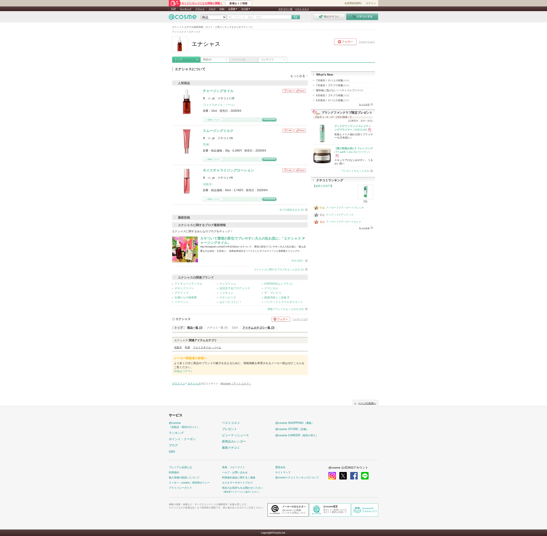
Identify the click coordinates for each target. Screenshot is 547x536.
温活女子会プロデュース (234, 288)
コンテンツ (267, 59)
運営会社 (280, 467)
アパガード (332, 207)
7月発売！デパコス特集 (332, 80)
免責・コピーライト (233, 467)
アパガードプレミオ (352, 207)
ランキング (185, 8)
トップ (178, 59)
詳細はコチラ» (183, 371)
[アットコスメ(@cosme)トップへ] (183, 18)
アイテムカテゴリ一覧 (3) (258, 327)
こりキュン (226, 292)
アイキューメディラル (188, 283)
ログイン (371, 3)
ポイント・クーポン (182, 439)
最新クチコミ (231, 447)
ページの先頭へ (367, 403)
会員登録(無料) (353, 3)
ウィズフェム (227, 283)
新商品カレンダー (234, 441)
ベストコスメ (302, 9)
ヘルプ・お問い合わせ (235, 472)
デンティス (332, 214)
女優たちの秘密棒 (186, 297)
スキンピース (227, 297)
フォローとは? (300, 319)
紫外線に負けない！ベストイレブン (339, 90)
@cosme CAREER (296, 435)
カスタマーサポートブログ (237, 482)
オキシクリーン (184, 288)
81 (230, 98)
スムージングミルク (218, 131)
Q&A (221, 8)
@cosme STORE (292, 429)
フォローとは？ (367, 41)
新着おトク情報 (238, 3)
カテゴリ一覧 (285, 9)
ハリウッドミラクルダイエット (283, 302)
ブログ (212, 8)
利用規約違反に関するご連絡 (238, 477)
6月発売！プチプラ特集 (332, 95)
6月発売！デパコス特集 (332, 100)
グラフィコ (181, 292)
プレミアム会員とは (180, 467)
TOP (173, 8)
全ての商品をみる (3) (291, 209)
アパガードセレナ (351, 221)
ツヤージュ (181, 302)
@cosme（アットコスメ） (236, 383)
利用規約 (174, 472)
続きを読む (297, 260)
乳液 (206, 144)
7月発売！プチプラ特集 (332, 85)
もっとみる (364, 104)
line (365, 475)
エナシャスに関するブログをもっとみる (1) (279, 269)
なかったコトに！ (230, 302)
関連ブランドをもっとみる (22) (286, 309)
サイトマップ (283, 472)
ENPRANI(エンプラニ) (278, 283)
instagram (332, 475)
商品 (207, 59)
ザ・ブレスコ (272, 292)
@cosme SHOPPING (294, 422)
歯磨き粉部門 (323, 186)
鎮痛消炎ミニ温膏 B (276, 297)
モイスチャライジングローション (228, 170)
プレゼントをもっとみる (355, 170)
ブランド (200, 8)
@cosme (184, 425)
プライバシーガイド (180, 487)
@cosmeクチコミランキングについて (297, 477)
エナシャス (183, 319)
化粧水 (207, 184)
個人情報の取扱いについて (184, 477)
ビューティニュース (235, 435)
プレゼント (229, 429)
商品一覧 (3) (194, 327)
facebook (354, 475)
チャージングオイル (218, 91)
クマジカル (271, 288)
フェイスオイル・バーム (218, 104)
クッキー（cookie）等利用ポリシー (189, 482)
